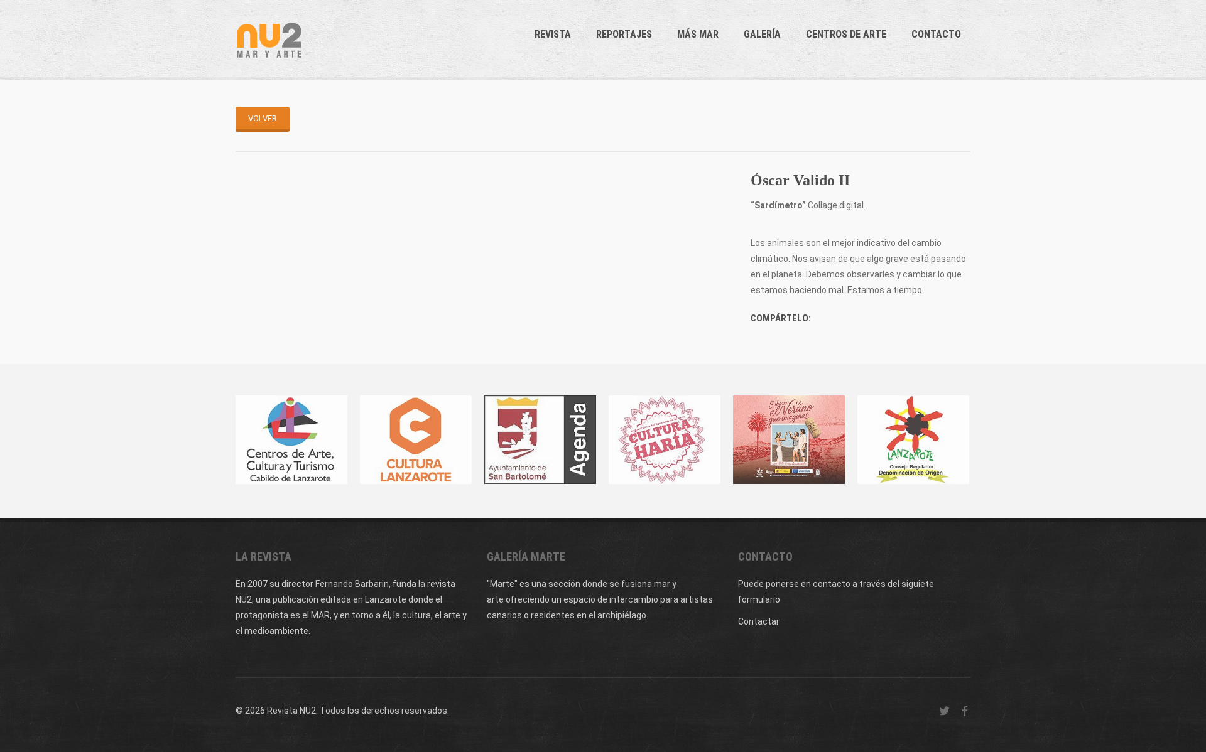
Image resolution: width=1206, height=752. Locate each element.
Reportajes (624, 34)
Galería (762, 34)
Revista (553, 34)
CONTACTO (936, 34)
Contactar (759, 621)
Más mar (698, 34)
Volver (262, 118)
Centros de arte (846, 34)
